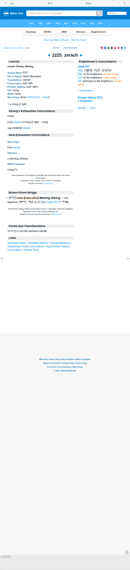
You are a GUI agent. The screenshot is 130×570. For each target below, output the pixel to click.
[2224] (4, 265)
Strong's (13, 48)
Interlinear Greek (16, 242)
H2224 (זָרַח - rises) (38, 97)
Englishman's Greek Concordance (25, 246)
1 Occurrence (85, 90)
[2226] (126, 265)
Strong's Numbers (60, 242)
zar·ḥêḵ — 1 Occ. (87, 107)
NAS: (80, 74)
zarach (17, 122)
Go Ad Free (6, 557)
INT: (80, 81)
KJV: (80, 77)
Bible (6, 48)
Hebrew (21, 48)
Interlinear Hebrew (38, 242)
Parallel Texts (31, 249)
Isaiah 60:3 (52, 202)
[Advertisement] (65, 313)
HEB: (80, 70)
